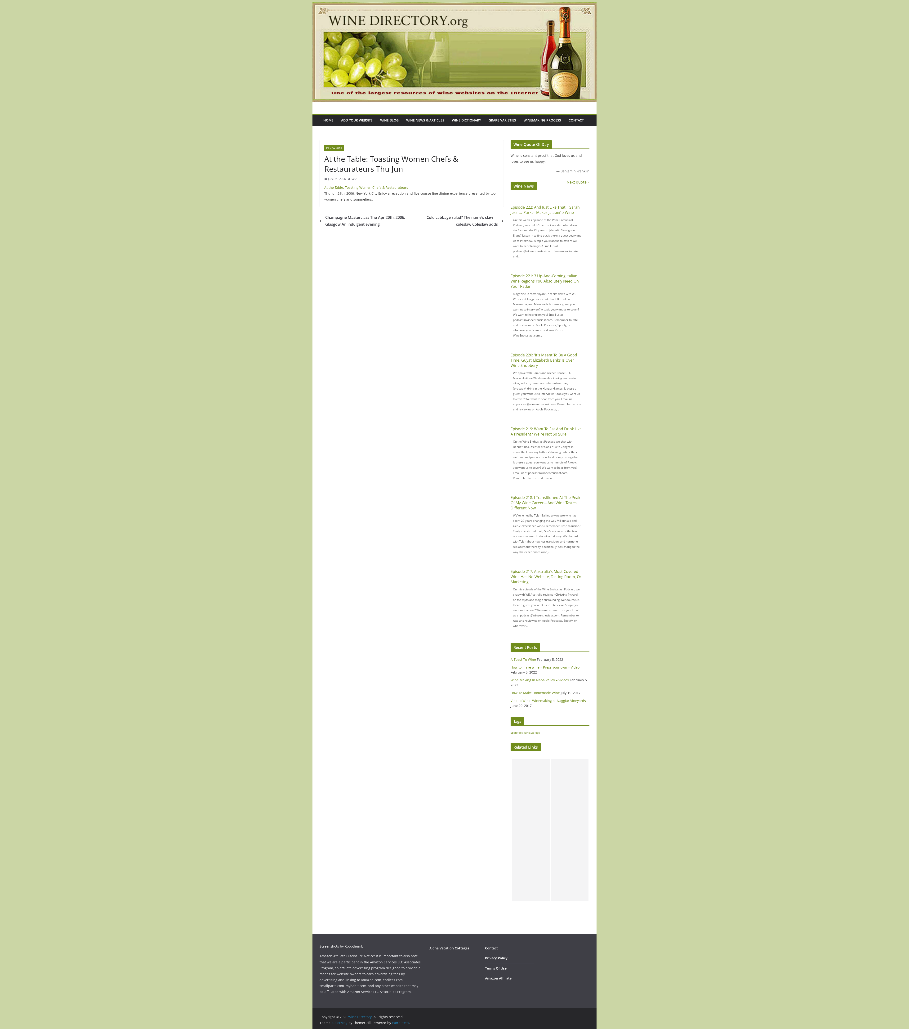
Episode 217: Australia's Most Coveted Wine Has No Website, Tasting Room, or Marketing (546, 576)
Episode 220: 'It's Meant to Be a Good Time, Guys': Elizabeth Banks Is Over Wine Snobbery (544, 360)
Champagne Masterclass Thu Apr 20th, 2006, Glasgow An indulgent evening (365, 221)
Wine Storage (532, 732)
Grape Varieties (502, 120)
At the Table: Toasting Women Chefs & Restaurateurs (366, 187)
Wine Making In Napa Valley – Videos (540, 680)
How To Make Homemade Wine (535, 693)
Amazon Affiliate (498, 978)
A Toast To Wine (523, 659)
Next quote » (578, 182)
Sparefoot (517, 732)
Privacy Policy (496, 958)
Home (328, 120)
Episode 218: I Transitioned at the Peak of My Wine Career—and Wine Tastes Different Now (545, 503)
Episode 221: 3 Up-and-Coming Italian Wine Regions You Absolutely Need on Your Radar (545, 281)
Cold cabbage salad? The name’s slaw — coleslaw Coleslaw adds (462, 221)
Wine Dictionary (466, 120)
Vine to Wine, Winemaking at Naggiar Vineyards (548, 700)
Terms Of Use (496, 968)
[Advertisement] (531, 830)
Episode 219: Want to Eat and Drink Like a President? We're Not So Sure (546, 431)
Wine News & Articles (425, 120)
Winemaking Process (542, 120)
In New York (334, 148)
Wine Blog (389, 120)
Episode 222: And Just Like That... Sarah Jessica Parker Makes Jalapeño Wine (545, 210)
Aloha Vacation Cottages (449, 948)
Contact (576, 120)
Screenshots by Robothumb (341, 946)
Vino (354, 179)
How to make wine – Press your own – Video (545, 667)
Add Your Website (357, 120)
